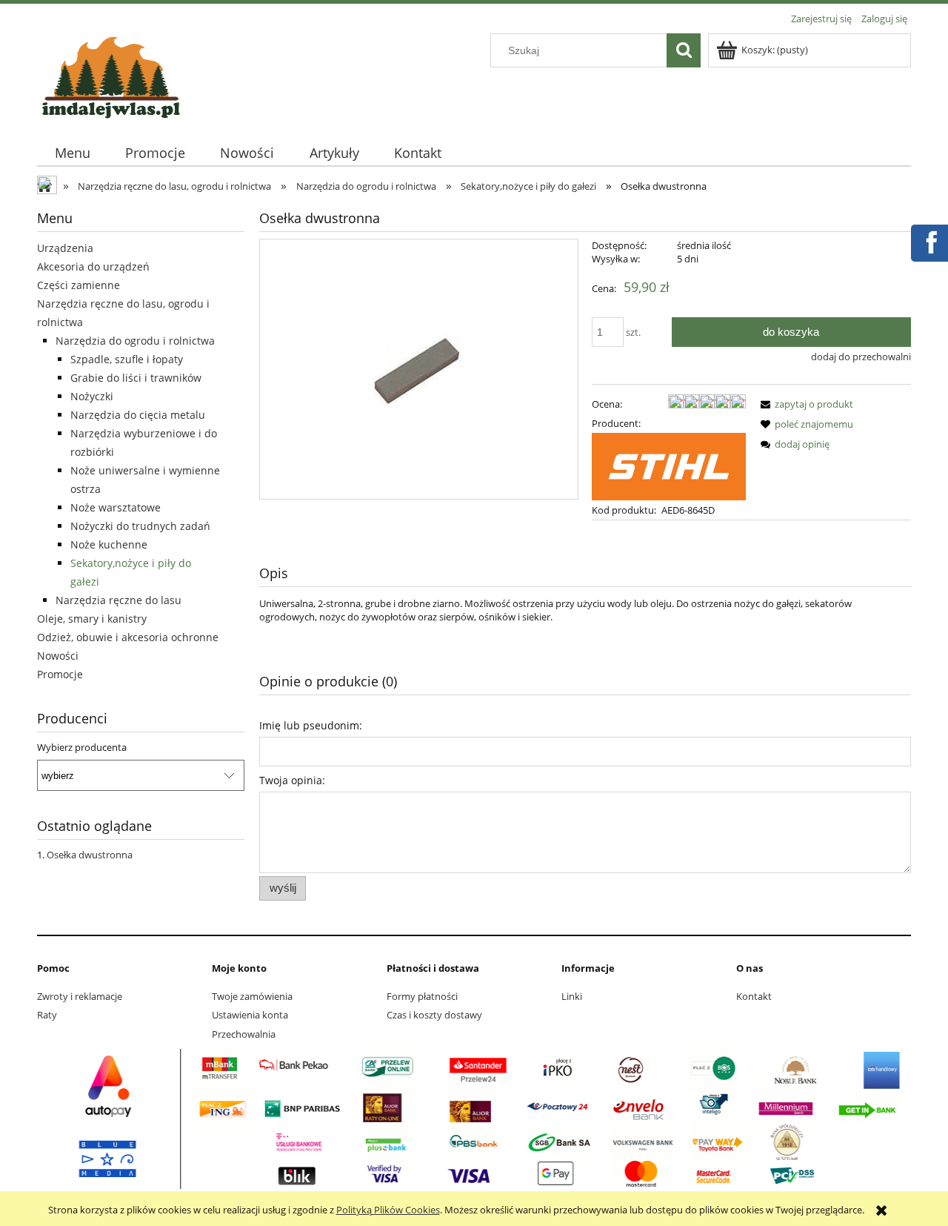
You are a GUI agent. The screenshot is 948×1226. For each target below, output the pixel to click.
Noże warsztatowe (115, 507)
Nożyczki (91, 396)
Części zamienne (78, 285)
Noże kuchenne (108, 544)
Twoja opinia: (292, 780)
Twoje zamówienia (252, 996)
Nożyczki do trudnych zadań (140, 526)
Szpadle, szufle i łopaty (126, 359)
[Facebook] (929, 241)
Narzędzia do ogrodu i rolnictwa (135, 341)
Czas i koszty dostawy (434, 1014)
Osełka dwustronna (90, 854)
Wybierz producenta (82, 747)
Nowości (58, 656)
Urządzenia (65, 248)
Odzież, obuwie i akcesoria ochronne (127, 637)
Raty (47, 1014)
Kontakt (754, 996)
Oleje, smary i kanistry (92, 619)
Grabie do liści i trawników (135, 378)
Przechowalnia (244, 1034)
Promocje (60, 674)
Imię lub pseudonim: (310, 725)
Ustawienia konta (250, 1014)
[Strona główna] (111, 75)
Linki (571, 996)
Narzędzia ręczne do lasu (118, 600)
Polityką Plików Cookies (388, 1209)
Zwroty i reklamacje (79, 996)
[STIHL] (669, 465)
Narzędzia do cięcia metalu (137, 415)
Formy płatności (422, 996)
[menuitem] (72, 153)
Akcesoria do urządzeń (93, 266)
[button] (804, 404)
